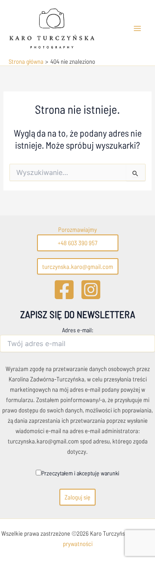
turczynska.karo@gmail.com (77, 266)
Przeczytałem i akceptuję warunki (80, 473)
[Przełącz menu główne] (137, 28)
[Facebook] (64, 289)
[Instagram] (91, 289)
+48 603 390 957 (77, 243)
